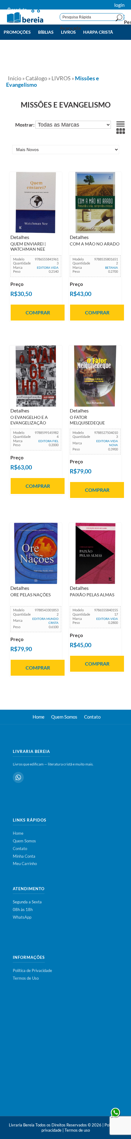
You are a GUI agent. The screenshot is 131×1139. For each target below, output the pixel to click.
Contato (92, 716)
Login (119, 4)
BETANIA (111, 267)
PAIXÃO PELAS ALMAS (92, 594)
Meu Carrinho (25, 863)
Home (38, 716)
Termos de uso (77, 1130)
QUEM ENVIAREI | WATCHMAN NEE (28, 246)
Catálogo (36, 78)
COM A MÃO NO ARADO (94, 243)
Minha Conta (24, 856)
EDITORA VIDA (47, 267)
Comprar (38, 312)
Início (14, 78)
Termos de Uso (26, 978)
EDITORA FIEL (48, 441)
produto (17, 9)
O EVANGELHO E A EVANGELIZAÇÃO (29, 420)
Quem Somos (64, 716)
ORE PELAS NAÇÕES (30, 594)
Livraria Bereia (21, 1124)
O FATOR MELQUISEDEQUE (87, 420)
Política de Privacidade (32, 970)
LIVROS (61, 78)
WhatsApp (22, 917)
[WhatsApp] (18, 777)
